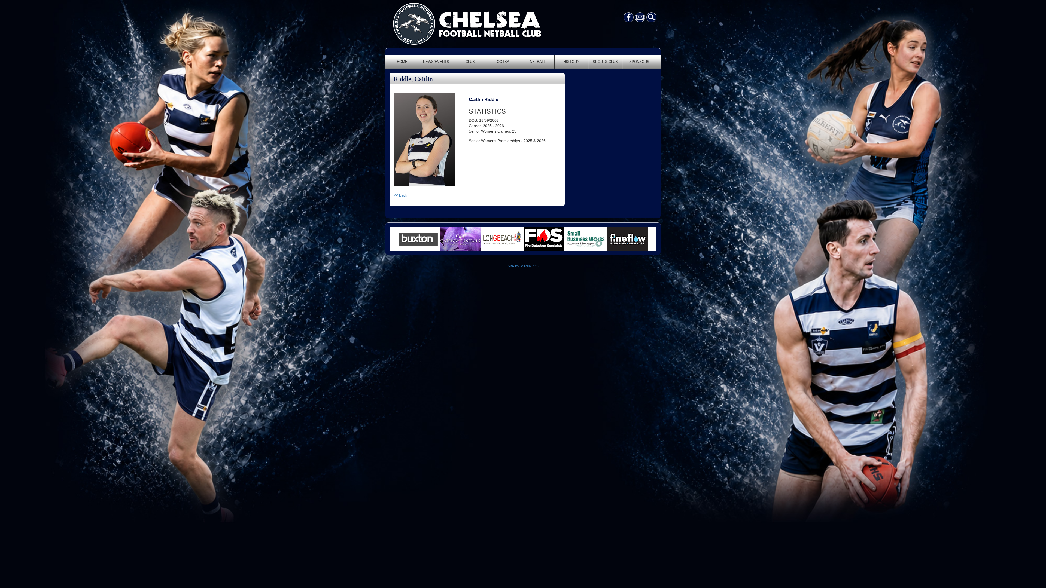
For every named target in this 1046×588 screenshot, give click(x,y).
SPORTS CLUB (605, 62)
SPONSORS (639, 62)
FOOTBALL (504, 62)
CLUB (470, 62)
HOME (402, 62)
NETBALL (538, 62)
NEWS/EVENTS (436, 62)
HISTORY (571, 62)
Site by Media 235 (523, 266)
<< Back (400, 195)
